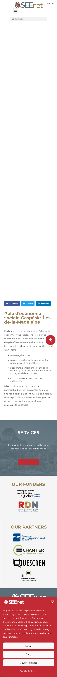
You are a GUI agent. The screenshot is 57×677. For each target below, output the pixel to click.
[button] (52, 602)
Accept (28, 646)
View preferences (28, 662)
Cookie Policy (27, 671)
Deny (28, 654)
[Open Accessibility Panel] (50, 340)
